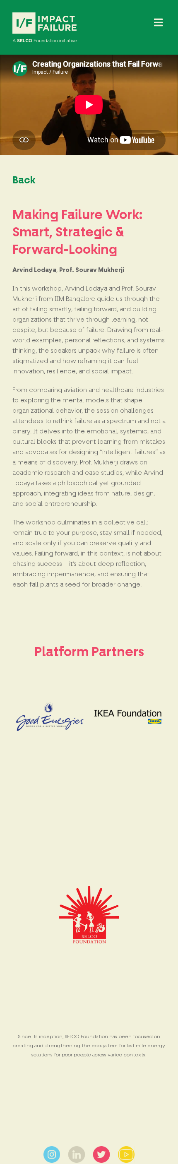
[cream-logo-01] (44, 15)
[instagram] (51, 1149)
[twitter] (101, 1149)
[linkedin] (76, 1149)
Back (24, 180)
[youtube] (126, 1149)
